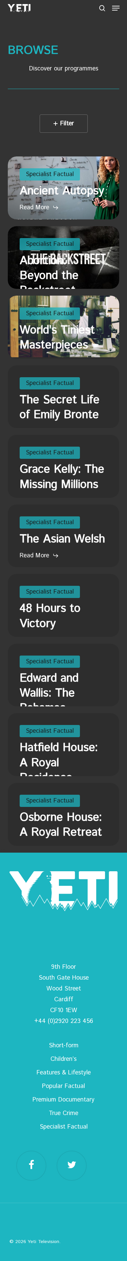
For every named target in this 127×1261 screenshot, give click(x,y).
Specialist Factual (64, 1127)
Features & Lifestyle (64, 1072)
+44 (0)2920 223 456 (63, 1021)
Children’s (63, 1059)
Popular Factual (63, 1086)
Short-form (64, 1045)
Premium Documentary (63, 1099)
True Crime (63, 1113)
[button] (116, 8)
